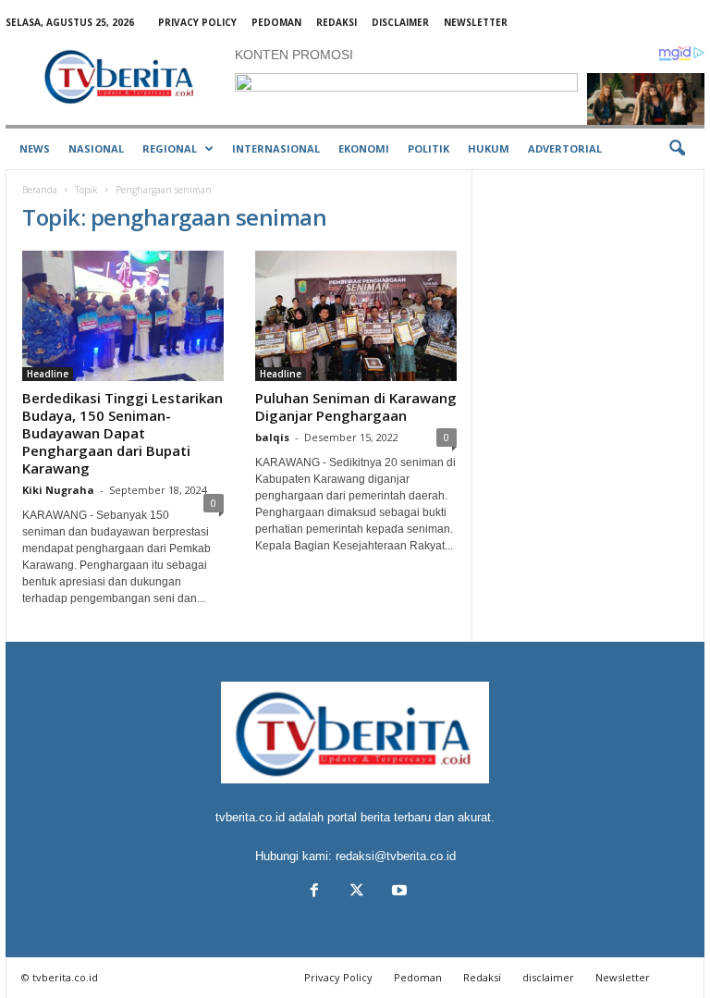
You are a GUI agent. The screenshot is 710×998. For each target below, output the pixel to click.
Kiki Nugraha (58, 490)
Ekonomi (363, 148)
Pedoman (276, 22)
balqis (272, 437)
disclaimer (400, 22)
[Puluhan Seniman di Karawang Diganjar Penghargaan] (356, 316)
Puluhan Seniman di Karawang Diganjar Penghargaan (356, 406)
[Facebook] (314, 892)
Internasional (276, 148)
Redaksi (336, 22)
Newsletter (476, 22)
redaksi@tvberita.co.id (396, 856)
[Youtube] (397, 892)
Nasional (96, 148)
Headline (47, 373)
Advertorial (565, 148)
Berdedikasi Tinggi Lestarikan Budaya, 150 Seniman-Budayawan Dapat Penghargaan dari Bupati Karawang (122, 432)
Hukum (488, 148)
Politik (428, 148)
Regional (169, 148)
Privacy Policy (197, 22)
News (34, 148)
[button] (676, 149)
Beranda (39, 189)
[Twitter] (357, 892)
